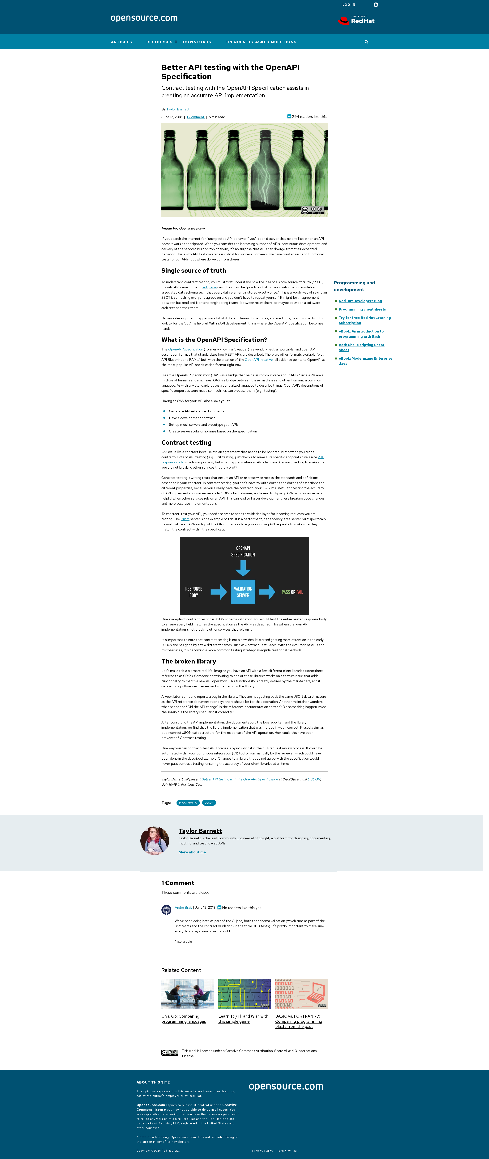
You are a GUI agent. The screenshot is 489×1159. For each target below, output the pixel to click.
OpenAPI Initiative (259, 359)
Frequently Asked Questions (261, 42)
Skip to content (299, 300)
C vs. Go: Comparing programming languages (183, 1019)
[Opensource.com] (144, 19)
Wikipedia (209, 287)
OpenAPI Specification (185, 349)
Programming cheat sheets (362, 309)
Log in (348, 5)
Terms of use (287, 1151)
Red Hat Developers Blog (360, 301)
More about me (192, 852)
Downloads (197, 42)
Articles (121, 42)
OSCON (313, 779)
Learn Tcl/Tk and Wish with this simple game (243, 1019)
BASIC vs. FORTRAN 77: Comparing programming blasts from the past (298, 1021)
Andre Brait (183, 907)
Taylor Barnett (177, 109)
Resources (160, 42)
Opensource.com (151, 1105)
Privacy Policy (262, 1151)
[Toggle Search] (367, 42)
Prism (185, 519)
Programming (188, 802)
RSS (376, 4)
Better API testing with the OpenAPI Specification (239, 779)
